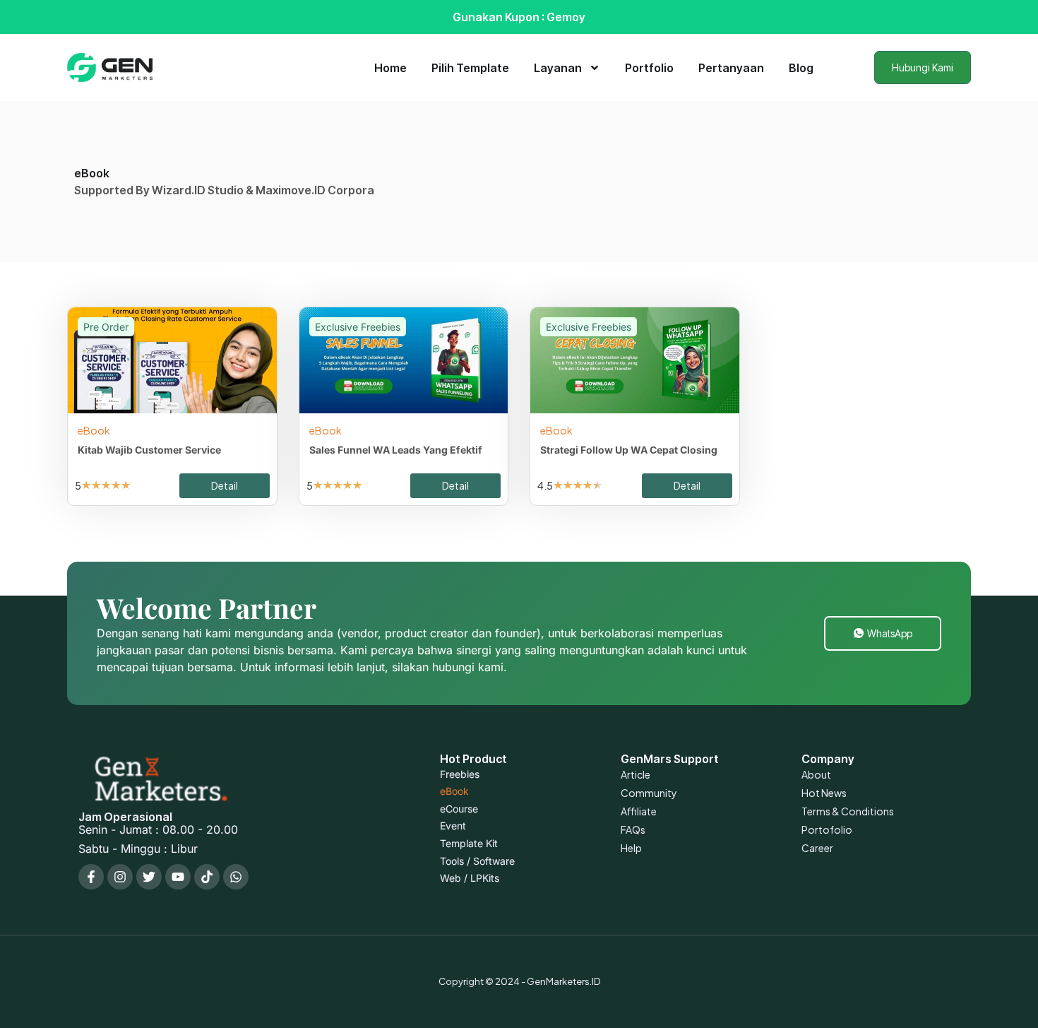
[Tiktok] (207, 877)
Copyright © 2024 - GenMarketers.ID (519, 981)
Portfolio (649, 68)
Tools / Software (477, 861)
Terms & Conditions (847, 811)
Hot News (824, 792)
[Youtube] (178, 877)
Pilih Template (470, 68)
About (816, 774)
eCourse (459, 809)
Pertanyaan (731, 68)
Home (390, 68)
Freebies (459, 774)
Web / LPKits (469, 878)
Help (631, 847)
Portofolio (826, 829)
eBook (94, 430)
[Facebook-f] (91, 877)
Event (453, 826)
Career (817, 847)
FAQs (633, 829)
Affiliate (639, 811)
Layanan (558, 68)
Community (649, 792)
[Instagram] (120, 877)
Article (635, 774)
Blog (801, 68)
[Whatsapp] (236, 877)
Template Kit (469, 843)
